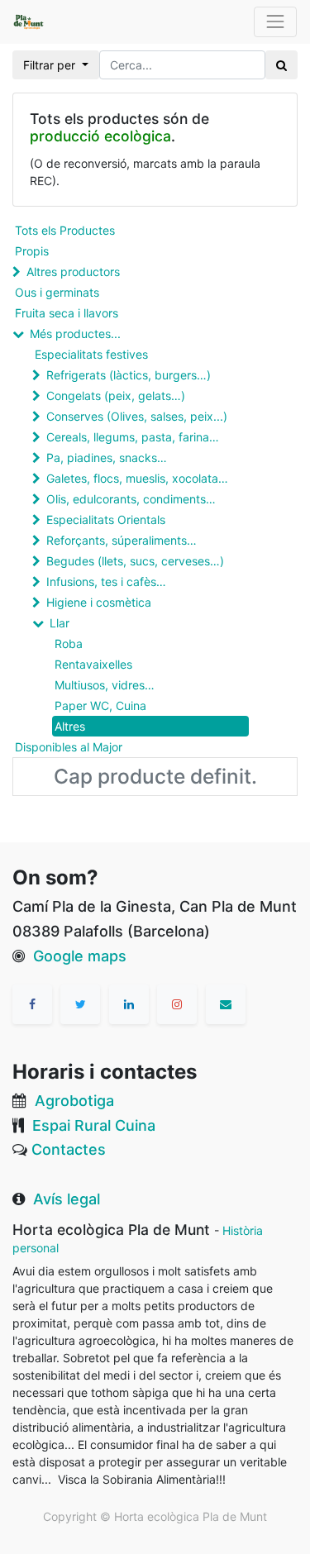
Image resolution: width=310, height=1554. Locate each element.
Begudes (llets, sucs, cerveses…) (135, 561)
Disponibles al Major (68, 747)
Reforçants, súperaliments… (121, 540)
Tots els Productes (65, 230)
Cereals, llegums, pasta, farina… (132, 437)
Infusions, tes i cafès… (106, 581)
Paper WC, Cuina (100, 705)
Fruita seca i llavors (66, 313)
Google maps (79, 956)
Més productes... (75, 334)
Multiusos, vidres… (105, 685)
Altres (70, 726)
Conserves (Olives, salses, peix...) (136, 416)
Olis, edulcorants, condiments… (131, 499)
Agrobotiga (74, 1100)
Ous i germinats (57, 292)
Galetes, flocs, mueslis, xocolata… (137, 478)
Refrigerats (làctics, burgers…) (128, 375)
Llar (59, 623)
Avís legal (66, 1199)
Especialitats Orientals (105, 519)
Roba (69, 643)
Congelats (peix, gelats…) (115, 395)
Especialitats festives (91, 354)
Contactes (68, 1149)
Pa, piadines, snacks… (106, 457)
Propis (32, 251)
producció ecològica (100, 136)
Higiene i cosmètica (98, 602)
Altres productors (73, 272)
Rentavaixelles (93, 664)
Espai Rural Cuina (93, 1125)
